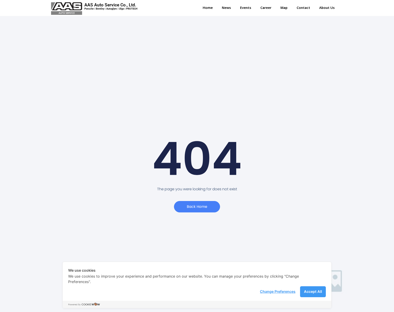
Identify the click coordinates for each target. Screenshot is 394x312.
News (226, 7)
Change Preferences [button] (278, 291)
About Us (327, 7)
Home (208, 7)
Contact (303, 7)
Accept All (313, 291)
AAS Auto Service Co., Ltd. (110, 5)
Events (245, 7)
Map (284, 7)
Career (265, 7)
